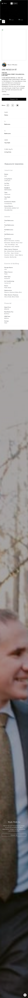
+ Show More (5, 94)
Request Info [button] (14, 99)
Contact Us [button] (14, 835)
